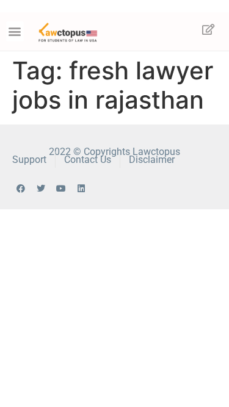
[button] (15, 31)
